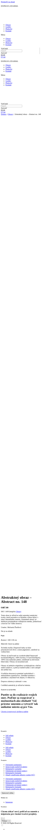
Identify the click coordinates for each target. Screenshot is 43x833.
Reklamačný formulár (13, 773)
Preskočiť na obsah (8, 2)
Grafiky (8, 27)
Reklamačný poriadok (13, 769)
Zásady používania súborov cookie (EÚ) (20, 775)
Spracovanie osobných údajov (16, 767)
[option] (24, 829)
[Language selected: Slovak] (21, 827)
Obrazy (8, 25)
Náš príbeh (9, 736)
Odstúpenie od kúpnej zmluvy (16, 771)
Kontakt (8, 31)
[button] (21, 35)
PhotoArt (9, 29)
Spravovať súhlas (8, 793)
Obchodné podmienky (14, 765)
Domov (3, 114)
